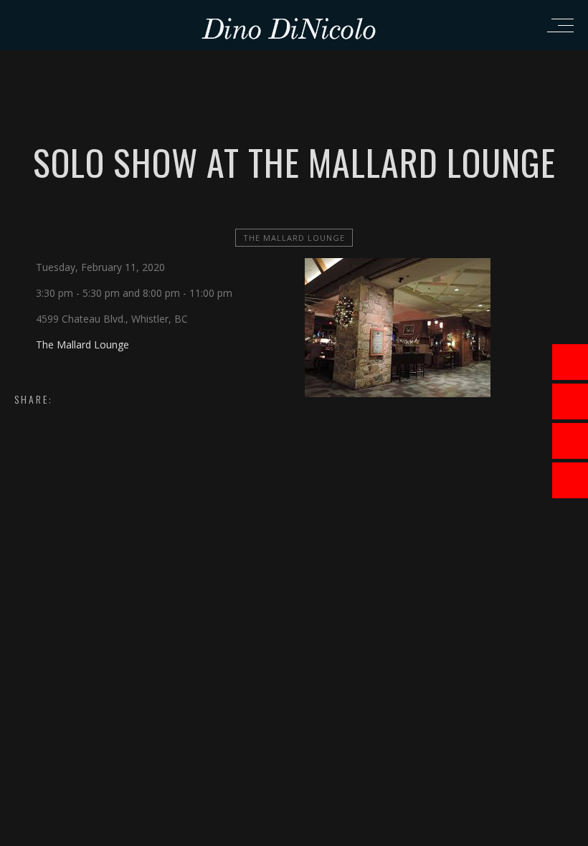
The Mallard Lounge (294, 237)
